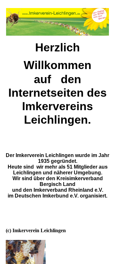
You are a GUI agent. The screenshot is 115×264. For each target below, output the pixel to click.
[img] (26, 252)
